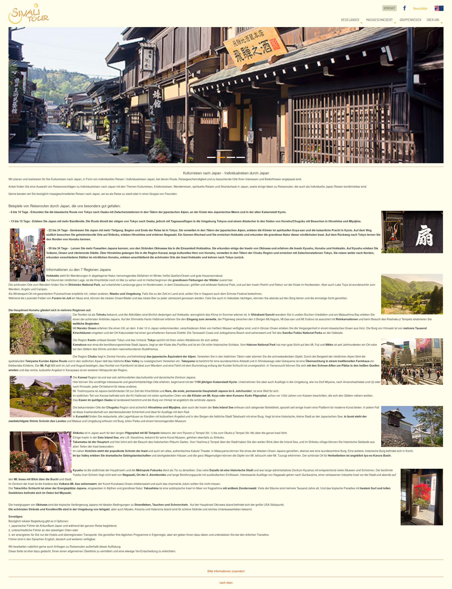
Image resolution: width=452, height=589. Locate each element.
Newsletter (420, 8)
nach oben (226, 583)
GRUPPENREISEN (410, 20)
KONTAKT (389, 8)
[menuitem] (390, 8)
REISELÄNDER (350, 20)
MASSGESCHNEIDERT (379, 20)
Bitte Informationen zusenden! (226, 571)
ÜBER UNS (433, 20)
